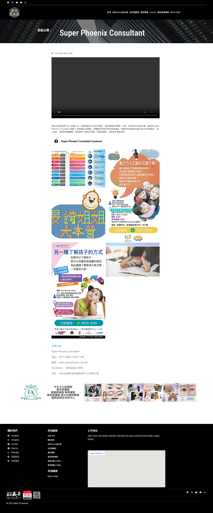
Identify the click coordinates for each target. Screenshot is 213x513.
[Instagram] (12, 2)
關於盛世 (51, 440)
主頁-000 (51, 436)
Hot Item (59, 53)
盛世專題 (144, 12)
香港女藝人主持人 (55, 461)
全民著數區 (134, 12)
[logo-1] (27, 495)
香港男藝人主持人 (55, 465)
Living (69, 53)
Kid (64, 53)
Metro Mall (175, 12)
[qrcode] (36, 495)
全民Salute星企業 (120, 12)
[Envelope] (21, 2)
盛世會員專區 (163, 12)
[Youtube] (17, 2)
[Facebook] (8, 2)
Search (153, 12)
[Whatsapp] (25, 2)
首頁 (109, 12)
